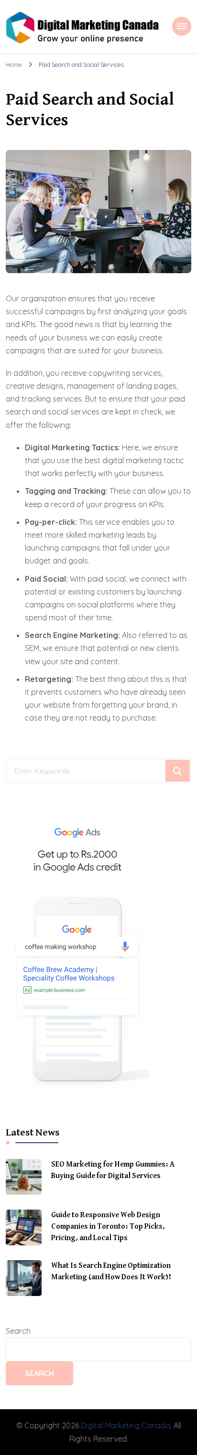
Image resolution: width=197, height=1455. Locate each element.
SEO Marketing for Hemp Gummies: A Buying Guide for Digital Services (113, 1170)
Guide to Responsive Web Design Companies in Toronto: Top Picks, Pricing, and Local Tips (108, 1226)
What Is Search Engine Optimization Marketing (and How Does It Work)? (111, 1271)
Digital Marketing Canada (125, 1425)
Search (18, 1331)
